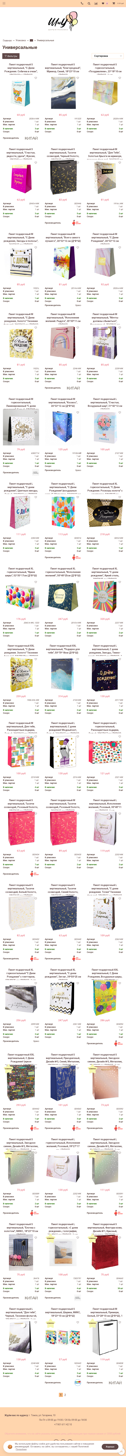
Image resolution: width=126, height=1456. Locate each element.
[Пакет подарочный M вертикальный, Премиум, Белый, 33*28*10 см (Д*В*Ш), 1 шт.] (105, 1337)
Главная (7, 40)
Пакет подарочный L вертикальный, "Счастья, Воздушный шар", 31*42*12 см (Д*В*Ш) (105, 403)
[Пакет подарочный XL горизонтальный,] (105, 512)
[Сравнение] (96, 3)
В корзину (21, 108)
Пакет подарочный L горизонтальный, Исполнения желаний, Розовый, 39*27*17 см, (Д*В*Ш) (63, 1144)
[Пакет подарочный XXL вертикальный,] (21, 674)
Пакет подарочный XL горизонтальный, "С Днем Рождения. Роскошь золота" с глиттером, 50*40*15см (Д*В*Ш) (105, 488)
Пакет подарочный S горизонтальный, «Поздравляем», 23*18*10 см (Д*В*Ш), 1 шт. (105, 69)
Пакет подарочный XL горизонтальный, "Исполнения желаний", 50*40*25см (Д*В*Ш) (63, 572)
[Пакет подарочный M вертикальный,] (105, 177)
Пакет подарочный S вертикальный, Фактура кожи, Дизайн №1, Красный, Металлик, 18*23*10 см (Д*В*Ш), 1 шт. (105, 1228)
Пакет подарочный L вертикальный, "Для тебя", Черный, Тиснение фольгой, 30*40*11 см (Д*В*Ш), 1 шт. (21, 1313)
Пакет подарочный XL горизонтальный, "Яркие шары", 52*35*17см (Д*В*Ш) (21, 572)
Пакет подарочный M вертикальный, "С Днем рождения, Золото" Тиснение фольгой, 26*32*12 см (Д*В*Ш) (20, 318)
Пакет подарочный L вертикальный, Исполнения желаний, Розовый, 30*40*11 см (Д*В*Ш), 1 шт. (104, 804)
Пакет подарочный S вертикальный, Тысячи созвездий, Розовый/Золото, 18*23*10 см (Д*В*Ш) (21, 804)
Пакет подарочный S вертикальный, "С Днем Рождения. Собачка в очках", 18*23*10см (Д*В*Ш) (21, 69)
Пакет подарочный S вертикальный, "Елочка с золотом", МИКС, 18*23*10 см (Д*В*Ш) (21, 1228)
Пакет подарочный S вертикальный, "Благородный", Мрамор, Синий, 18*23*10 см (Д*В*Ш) (63, 69)
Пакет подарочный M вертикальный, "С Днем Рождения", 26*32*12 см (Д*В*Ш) (105, 238)
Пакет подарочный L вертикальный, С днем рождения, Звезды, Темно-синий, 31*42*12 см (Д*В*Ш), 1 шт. (105, 650)
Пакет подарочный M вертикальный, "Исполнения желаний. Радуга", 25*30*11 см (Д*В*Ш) (63, 318)
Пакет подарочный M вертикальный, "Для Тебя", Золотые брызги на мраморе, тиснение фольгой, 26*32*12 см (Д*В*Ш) (105, 153)
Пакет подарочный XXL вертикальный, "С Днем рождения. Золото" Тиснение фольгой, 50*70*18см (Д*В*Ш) (21, 650)
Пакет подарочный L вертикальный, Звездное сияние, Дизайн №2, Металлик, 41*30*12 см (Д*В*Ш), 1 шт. (104, 1144)
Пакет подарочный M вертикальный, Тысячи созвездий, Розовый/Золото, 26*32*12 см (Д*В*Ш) (63, 804)
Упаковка (21, 40)
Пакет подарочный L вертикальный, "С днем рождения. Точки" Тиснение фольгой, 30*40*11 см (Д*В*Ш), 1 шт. (105, 889)
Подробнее (21, 1449)
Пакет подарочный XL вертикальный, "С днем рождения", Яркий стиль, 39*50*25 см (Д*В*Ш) (105, 573)
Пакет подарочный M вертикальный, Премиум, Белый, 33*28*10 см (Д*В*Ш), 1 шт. (104, 1313)
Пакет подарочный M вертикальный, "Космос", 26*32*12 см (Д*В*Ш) (63, 402)
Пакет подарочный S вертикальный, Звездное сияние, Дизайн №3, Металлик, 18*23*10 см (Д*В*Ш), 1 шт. (104, 1059)
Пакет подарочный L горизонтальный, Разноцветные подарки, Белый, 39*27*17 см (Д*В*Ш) (105, 727)
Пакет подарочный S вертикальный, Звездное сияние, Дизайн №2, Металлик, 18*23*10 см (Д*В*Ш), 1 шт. (20, 1144)
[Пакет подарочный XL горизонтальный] (21, 998)
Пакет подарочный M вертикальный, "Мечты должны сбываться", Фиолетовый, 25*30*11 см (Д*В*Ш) (105, 318)
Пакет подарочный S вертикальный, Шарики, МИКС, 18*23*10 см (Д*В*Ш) (63, 1312)
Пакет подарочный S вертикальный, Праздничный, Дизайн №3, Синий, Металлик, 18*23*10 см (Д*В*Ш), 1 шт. (63, 1059)
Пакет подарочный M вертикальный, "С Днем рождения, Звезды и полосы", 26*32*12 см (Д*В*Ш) (21, 238)
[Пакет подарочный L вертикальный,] (105, 427)
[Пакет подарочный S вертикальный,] (21, 93)
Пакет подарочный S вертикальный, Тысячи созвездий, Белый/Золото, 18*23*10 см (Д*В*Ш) (21, 889)
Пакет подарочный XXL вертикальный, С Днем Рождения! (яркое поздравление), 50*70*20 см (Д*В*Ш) (21, 1059)
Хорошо (110, 1446)
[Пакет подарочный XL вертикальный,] (105, 597)
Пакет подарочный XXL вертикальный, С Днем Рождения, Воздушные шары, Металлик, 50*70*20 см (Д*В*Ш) (105, 974)
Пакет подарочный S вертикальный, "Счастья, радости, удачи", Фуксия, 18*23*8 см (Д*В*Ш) (21, 153)
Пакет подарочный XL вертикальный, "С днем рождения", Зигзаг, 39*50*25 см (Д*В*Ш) (63, 974)
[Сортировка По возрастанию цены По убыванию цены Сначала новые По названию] (108, 56)
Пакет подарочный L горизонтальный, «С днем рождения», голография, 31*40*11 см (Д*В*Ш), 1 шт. (63, 1228)
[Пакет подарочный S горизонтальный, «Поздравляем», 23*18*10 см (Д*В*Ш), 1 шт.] (105, 93)
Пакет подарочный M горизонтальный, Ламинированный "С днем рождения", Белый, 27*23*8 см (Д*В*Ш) (21, 403)
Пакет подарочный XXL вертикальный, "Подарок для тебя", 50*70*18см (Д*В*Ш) (63, 649)
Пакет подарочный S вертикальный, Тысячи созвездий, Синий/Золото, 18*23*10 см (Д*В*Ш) (63, 889)
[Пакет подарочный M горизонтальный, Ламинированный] (21, 427)
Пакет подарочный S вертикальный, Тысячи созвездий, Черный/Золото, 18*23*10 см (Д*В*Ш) (63, 153)
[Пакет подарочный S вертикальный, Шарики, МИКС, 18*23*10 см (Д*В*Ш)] (63, 1337)
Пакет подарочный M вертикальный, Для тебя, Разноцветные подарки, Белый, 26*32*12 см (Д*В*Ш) (21, 727)
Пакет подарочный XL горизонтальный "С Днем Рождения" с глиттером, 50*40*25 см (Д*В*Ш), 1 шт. (21, 974)
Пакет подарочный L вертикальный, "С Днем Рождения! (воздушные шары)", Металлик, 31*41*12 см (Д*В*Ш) (63, 488)
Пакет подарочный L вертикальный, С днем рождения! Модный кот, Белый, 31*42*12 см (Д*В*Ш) (63, 727)
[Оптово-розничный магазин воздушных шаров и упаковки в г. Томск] (63, 20)
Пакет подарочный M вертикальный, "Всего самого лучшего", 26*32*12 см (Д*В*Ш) (63, 237)
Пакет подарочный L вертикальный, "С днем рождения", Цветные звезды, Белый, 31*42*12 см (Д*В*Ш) (21, 488)
